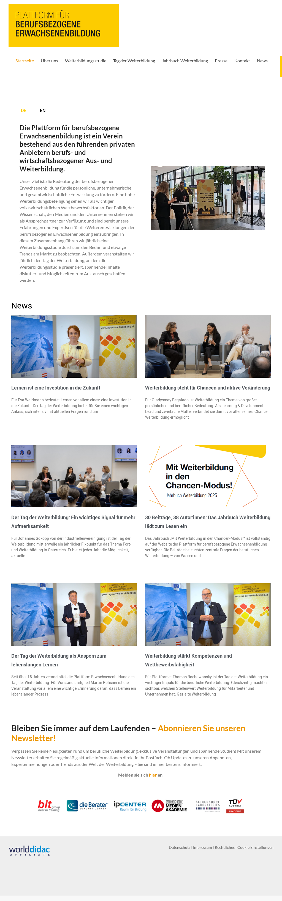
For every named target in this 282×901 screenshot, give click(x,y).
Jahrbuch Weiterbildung (185, 60)
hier (153, 774)
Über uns (49, 60)
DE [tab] (23, 110)
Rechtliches (225, 847)
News (262, 60)
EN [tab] (42, 110)
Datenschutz (179, 847)
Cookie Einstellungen (255, 847)
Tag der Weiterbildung (134, 60)
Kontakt (242, 60)
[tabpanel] (78, 205)
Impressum (202, 847)
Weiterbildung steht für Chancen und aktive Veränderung (207, 387)
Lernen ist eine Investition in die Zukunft (55, 387)
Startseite (24, 60)
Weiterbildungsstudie (85, 60)
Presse (221, 60)
